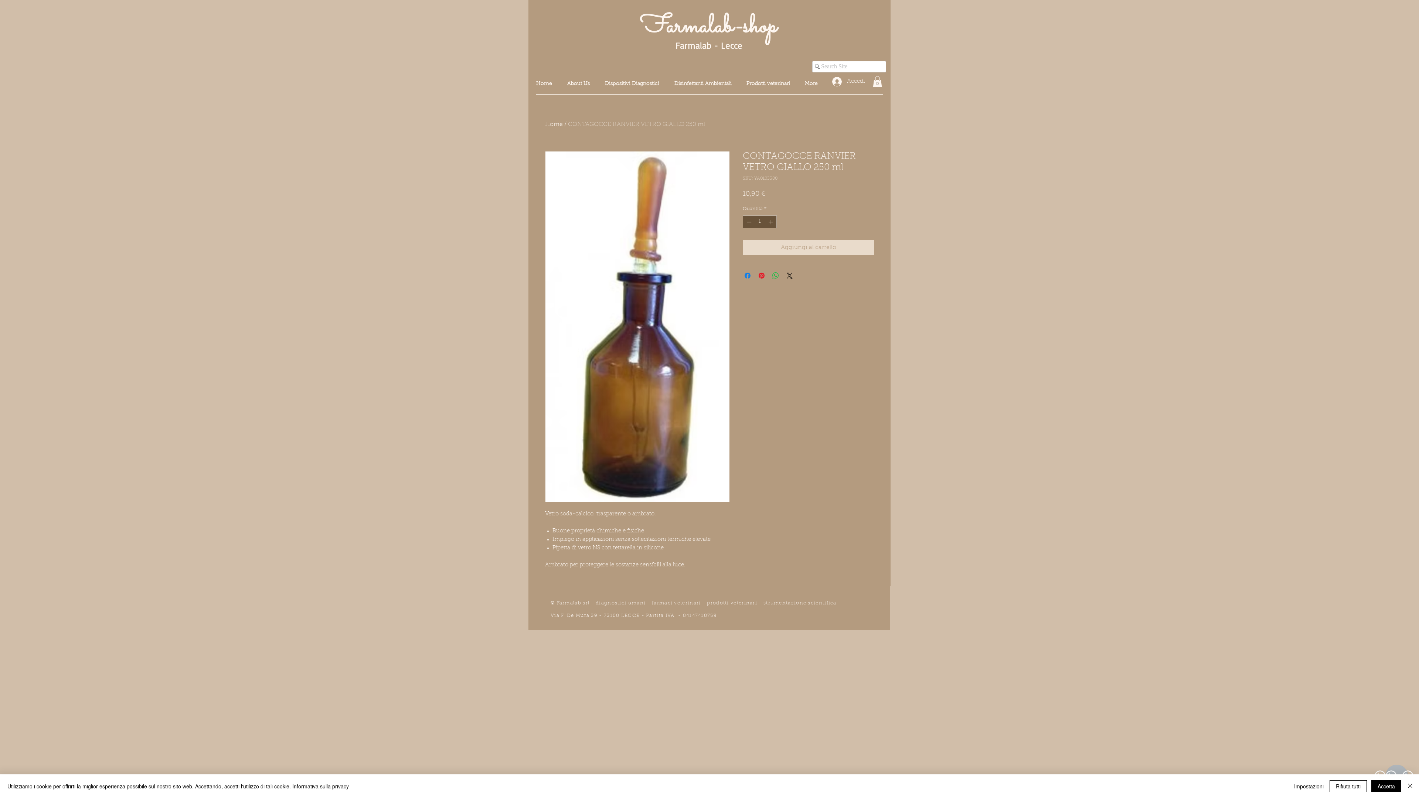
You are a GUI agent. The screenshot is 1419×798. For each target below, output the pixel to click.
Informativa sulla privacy (320, 786)
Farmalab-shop (708, 26)
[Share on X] (789, 275)
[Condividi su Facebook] (747, 275)
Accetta (1386, 786)
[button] (877, 81)
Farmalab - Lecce (709, 45)
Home (554, 124)
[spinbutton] (760, 222)
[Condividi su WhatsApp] (775, 275)
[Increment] (771, 222)
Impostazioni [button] (1309, 786)
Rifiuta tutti (1348, 786)
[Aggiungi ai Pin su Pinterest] (761, 275)
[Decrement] (748, 222)
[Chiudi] (1410, 786)
